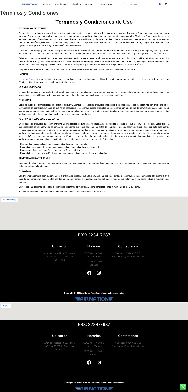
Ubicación (60, 246)
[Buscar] (160, 4)
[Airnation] (29, 4)
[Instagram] (98, 272)
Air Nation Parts (26, 79)
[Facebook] (89, 272)
